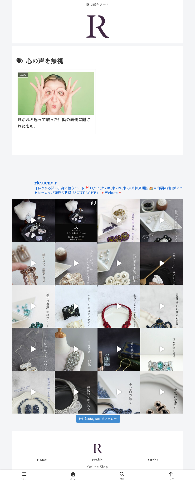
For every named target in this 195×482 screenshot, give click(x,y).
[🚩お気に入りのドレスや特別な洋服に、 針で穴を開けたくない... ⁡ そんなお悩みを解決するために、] (76, 349)
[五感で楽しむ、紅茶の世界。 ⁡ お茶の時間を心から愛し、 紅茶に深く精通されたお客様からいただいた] (161, 306)
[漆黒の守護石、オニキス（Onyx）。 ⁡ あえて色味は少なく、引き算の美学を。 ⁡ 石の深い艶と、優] (161, 392)
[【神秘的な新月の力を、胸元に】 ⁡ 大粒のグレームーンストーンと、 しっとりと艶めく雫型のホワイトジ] (76, 392)
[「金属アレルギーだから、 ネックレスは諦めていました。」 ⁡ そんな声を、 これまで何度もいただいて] (119, 306)
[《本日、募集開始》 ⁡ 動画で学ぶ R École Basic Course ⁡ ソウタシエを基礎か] (33, 220)
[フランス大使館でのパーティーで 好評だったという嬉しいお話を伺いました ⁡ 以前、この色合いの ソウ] (161, 349)
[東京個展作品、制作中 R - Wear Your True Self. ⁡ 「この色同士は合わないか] (119, 220)
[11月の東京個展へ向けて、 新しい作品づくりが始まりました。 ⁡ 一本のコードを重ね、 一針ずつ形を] (119, 263)
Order (153, 459)
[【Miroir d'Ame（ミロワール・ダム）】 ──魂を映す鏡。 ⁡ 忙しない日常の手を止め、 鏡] (119, 349)
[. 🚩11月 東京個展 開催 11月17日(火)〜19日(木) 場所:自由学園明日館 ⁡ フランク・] (76, 306)
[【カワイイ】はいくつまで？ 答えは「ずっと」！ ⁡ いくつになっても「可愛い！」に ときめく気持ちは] (161, 263)
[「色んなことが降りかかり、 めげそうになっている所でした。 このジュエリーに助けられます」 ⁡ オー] (33, 392)
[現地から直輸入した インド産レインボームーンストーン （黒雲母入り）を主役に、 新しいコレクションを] (161, 220)
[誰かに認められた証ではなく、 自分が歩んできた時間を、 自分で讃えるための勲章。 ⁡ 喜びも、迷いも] (76, 263)
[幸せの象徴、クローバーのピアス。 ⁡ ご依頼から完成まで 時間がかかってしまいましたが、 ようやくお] (33, 306)
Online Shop (97, 466)
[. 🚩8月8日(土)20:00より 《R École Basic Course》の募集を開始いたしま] (76, 220)
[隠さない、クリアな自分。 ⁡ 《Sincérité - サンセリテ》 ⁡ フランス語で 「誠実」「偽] (33, 263)
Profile (97, 459)
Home (42, 459)
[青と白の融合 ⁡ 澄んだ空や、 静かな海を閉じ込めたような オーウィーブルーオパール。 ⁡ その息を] (119, 392)
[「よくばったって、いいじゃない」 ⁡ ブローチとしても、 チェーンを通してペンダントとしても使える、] (33, 349)
